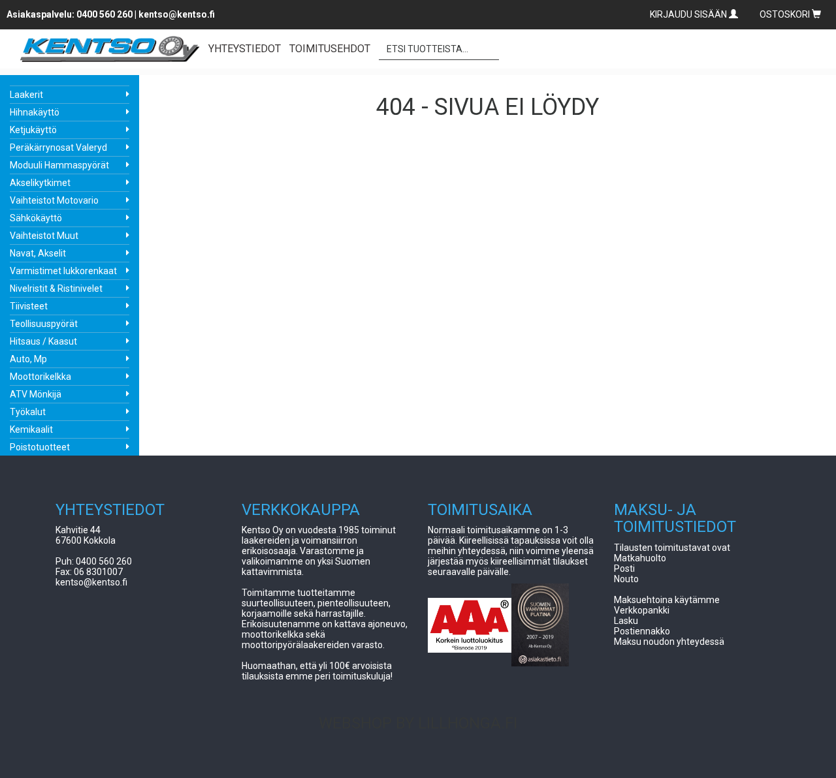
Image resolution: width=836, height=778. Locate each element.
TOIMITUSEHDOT (329, 48)
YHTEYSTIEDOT (244, 48)
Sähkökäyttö (36, 218)
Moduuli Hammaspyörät (59, 165)
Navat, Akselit (38, 253)
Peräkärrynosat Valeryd (58, 147)
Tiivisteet (29, 306)
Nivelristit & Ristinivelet (56, 288)
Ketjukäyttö (33, 130)
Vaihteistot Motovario (54, 200)
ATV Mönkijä (35, 394)
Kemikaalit (31, 429)
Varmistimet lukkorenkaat (63, 271)
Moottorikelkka (40, 376)
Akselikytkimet (40, 183)
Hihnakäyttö (34, 112)
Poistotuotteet (40, 447)
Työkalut (28, 412)
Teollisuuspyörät (44, 324)
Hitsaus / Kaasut (43, 341)
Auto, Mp (28, 359)
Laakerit (26, 94)
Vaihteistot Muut (44, 235)
